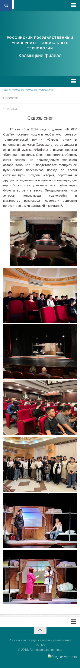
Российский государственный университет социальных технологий (40, 43)
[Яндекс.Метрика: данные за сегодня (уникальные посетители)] (62, 657)
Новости (10, 98)
